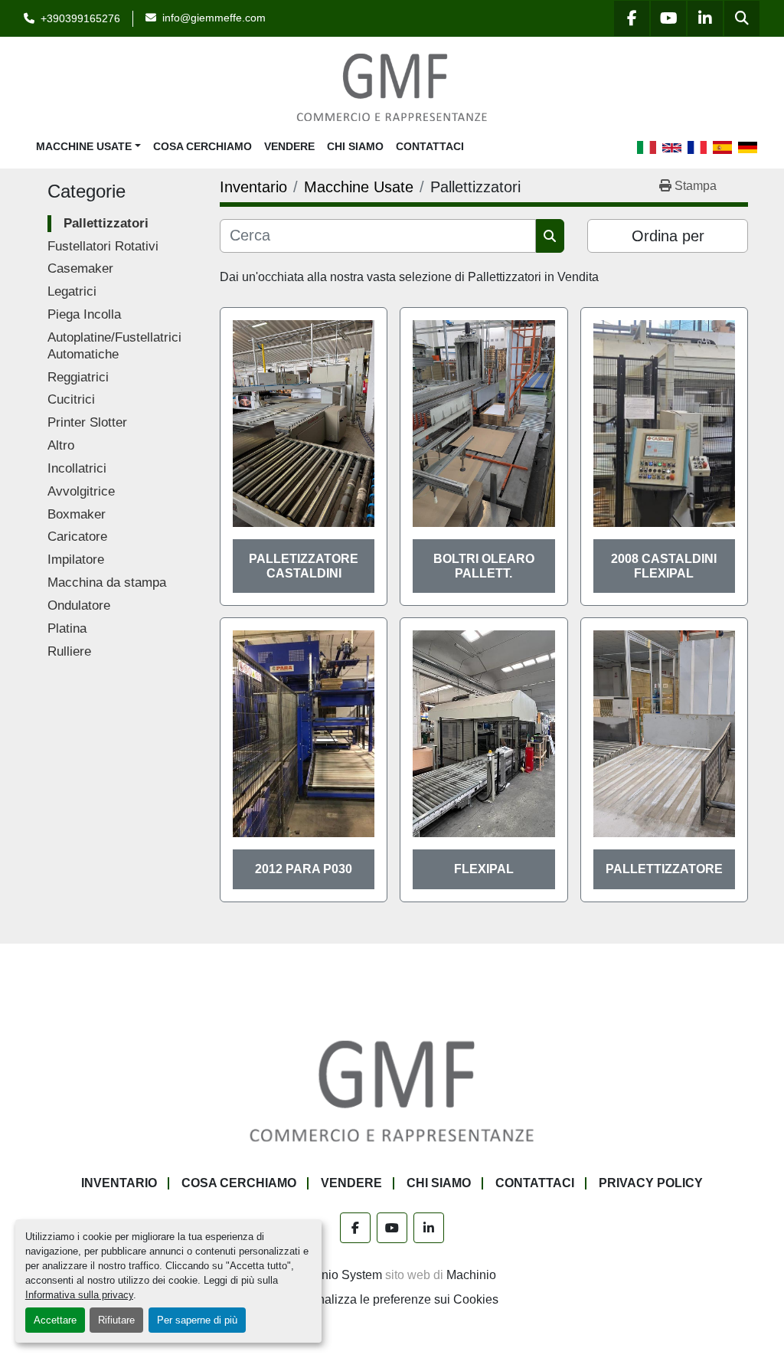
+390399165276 (80, 18)
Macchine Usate (84, 146)
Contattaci (430, 146)
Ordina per (668, 235)
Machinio (471, 1274)
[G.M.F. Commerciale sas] (392, 1090)
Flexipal (484, 868)
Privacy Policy (651, 1182)
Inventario (119, 1182)
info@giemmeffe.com (214, 17)
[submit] (550, 236)
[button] (88, 147)
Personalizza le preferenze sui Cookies (392, 1299)
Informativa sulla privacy (79, 1295)
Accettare (55, 1320)
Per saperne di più (197, 1320)
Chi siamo (355, 146)
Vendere (289, 146)
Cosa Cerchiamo (202, 146)
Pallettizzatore (664, 868)
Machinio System (335, 1274)
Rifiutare (116, 1320)
